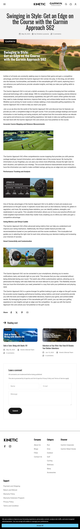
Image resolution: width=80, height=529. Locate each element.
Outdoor (50, 453)
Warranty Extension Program (13, 498)
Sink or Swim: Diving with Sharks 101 (15, 345)
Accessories (51, 473)
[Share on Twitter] (16, 312)
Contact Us (38, 457)
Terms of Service (59, 378)
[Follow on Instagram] (10, 446)
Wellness (50, 465)
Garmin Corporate (67, 445)
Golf (48, 457)
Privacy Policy (46, 378)
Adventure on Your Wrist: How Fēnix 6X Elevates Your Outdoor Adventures (58, 347)
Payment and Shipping (11, 486)
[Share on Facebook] (11, 312)
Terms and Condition (11, 506)
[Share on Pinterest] (22, 312)
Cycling (49, 461)
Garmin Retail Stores (68, 449)
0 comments (57, 34)
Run (48, 445)
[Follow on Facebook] (4, 446)
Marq (49, 469)
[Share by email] (27, 312)
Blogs (36, 449)
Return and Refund (10, 490)
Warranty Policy (9, 494)
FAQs (36, 453)
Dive (48, 449)
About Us (37, 445)
